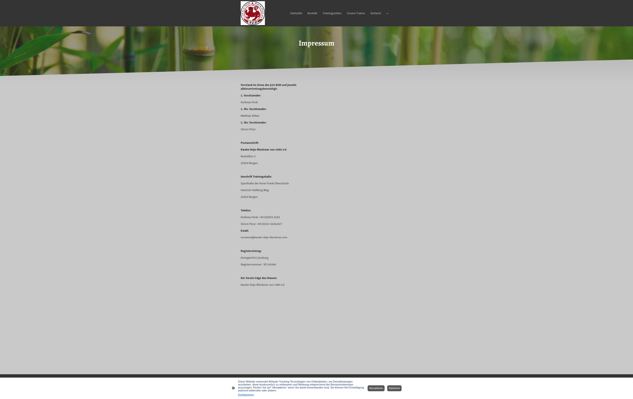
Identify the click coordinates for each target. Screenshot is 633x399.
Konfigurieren (246, 394)
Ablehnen (394, 388)
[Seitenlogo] (253, 13)
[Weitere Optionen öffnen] (387, 13)
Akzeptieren (376, 388)
